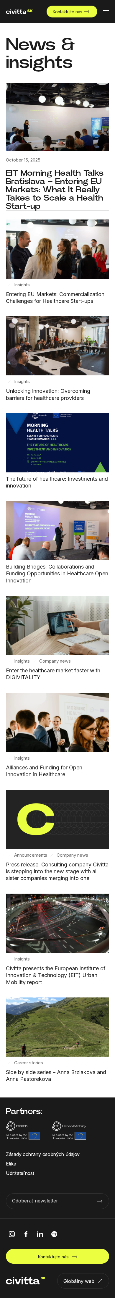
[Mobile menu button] (106, 11)
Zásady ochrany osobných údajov (43, 1154)
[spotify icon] (54, 1234)
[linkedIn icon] (40, 1234)
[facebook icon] (26, 1234)
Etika (11, 1164)
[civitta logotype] (19, 11)
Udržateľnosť (20, 1173)
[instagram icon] (12, 1234)
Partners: (24, 1111)
